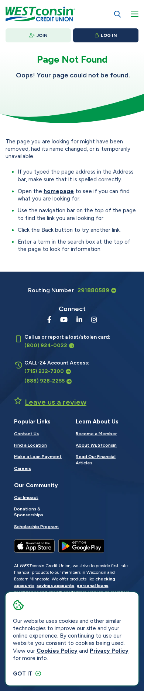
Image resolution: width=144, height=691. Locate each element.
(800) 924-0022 (45, 345)
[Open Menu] (134, 14)
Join (42, 35)
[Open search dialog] (117, 14)
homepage (59, 191)
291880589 (93, 290)
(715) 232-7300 (44, 371)
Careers (22, 468)
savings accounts (55, 585)
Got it (22, 673)
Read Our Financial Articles (96, 459)
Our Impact (26, 497)
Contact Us (26, 433)
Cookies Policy (57, 651)
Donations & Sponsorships (28, 511)
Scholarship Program (36, 526)
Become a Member (96, 433)
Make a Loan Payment (38, 456)
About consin (96, 445)
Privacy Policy (109, 651)
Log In (109, 35)
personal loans (92, 585)
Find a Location (30, 445)
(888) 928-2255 (44, 381)
